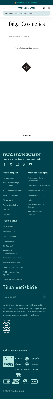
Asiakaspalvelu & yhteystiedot (35, 179)
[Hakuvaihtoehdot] (45, 36)
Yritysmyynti (8, 200)
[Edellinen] (7, 2)
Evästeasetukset (9, 241)
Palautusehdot (9, 231)
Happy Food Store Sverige (36, 206)
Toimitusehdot (9, 227)
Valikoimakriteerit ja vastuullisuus (11, 184)
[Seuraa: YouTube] (30, 164)
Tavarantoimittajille (10, 205)
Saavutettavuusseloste (12, 263)
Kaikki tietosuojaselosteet (13, 258)
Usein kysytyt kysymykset (39, 185)
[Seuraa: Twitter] (11, 164)
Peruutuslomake (9, 236)
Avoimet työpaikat (10, 195)
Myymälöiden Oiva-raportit (14, 268)
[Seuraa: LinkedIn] (37, 164)
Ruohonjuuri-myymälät (12, 190)
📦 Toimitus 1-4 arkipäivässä (26, 3)
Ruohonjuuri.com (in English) (36, 213)
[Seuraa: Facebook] (4, 164)
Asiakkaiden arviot (36, 195)
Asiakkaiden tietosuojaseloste (10, 251)
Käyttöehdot (8, 246)
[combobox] (25, 13)
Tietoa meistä (8, 178)
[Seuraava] (45, 2)
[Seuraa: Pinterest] (24, 164)
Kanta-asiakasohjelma (37, 190)
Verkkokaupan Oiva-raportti (11, 273)
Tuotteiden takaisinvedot (13, 280)
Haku (30, 200)
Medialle (6, 215)
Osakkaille (7, 210)
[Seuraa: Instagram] (17, 164)
